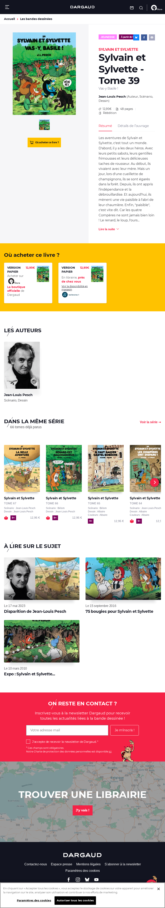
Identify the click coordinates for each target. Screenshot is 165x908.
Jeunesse (108, 37)
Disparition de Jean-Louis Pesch (35, 611)
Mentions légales (88, 864)
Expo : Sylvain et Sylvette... (29, 674)
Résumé (105, 126)
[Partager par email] (152, 37)
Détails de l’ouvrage (133, 126)
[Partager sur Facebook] (144, 37)
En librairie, (73, 279)
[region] (82, 895)
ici (110, 751)
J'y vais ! (82, 810)
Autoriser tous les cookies (75, 900)
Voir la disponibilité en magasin (75, 288)
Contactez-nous (35, 864)
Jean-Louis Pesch (112, 96)
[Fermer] (158, 888)
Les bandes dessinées (36, 19)
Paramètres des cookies (82, 870)
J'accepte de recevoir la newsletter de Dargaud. (64, 742)
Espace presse (61, 864)
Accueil (9, 19)
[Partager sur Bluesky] (136, 37)
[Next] (154, 482)
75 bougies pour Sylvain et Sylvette (119, 611)
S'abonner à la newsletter (123, 864)
